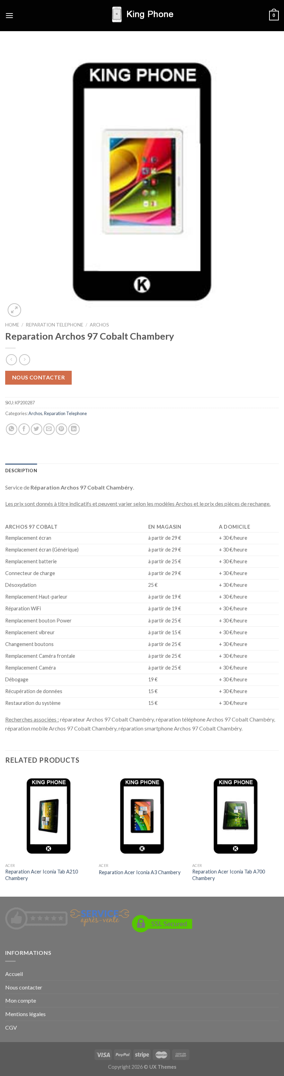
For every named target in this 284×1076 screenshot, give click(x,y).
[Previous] (5, 834)
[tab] (21, 470)
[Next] (278, 834)
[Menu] (9, 15)
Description (21, 470)
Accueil (14, 973)
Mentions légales (25, 1014)
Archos (99, 325)
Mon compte (20, 1000)
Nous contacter (38, 377)
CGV (11, 1027)
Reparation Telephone (54, 325)
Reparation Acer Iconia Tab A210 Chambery (41, 875)
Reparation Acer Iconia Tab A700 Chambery (228, 875)
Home (12, 325)
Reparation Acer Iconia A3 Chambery (139, 872)
